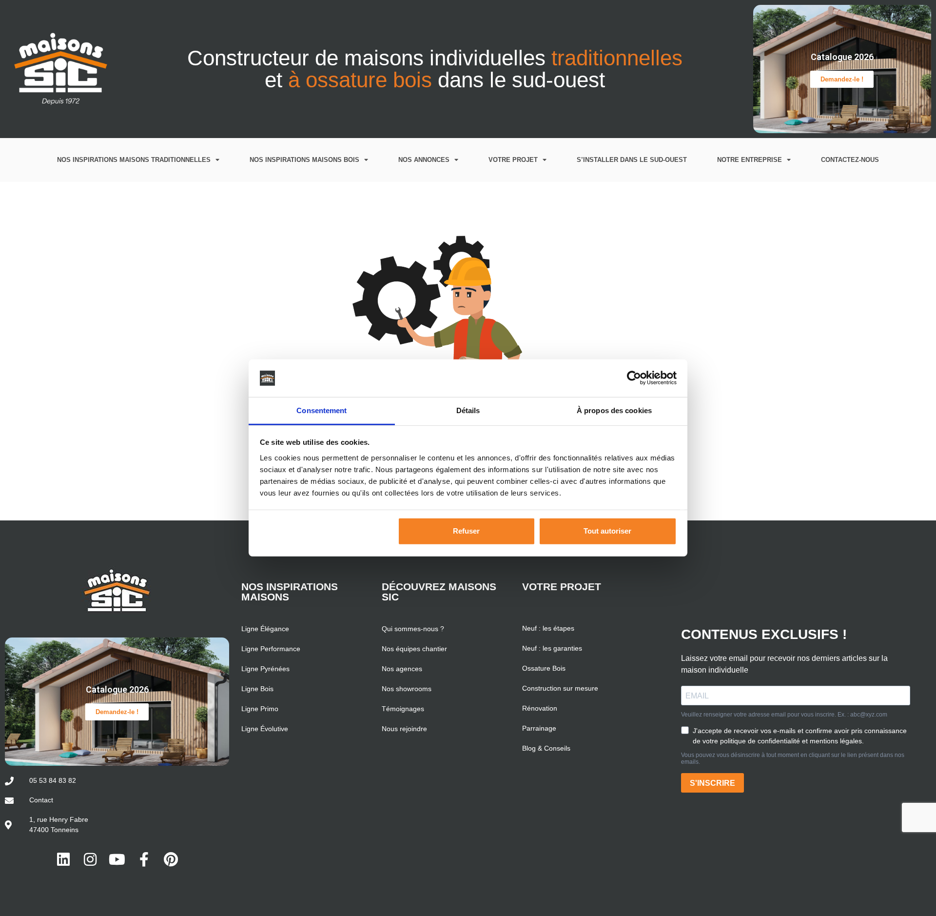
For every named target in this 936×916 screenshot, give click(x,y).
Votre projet (513, 159)
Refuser (466, 531)
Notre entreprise (749, 159)
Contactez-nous (850, 159)
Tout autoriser (607, 531)
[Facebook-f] (143, 859)
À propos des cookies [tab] (614, 410)
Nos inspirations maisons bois (304, 159)
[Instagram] (90, 859)
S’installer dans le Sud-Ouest (632, 159)
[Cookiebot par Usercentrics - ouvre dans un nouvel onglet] (634, 378)
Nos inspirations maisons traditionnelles (134, 159)
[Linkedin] (63, 859)
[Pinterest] (170, 859)
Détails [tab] (468, 410)
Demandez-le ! (841, 79)
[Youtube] (117, 859)
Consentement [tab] (321, 410)
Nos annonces (423, 159)
